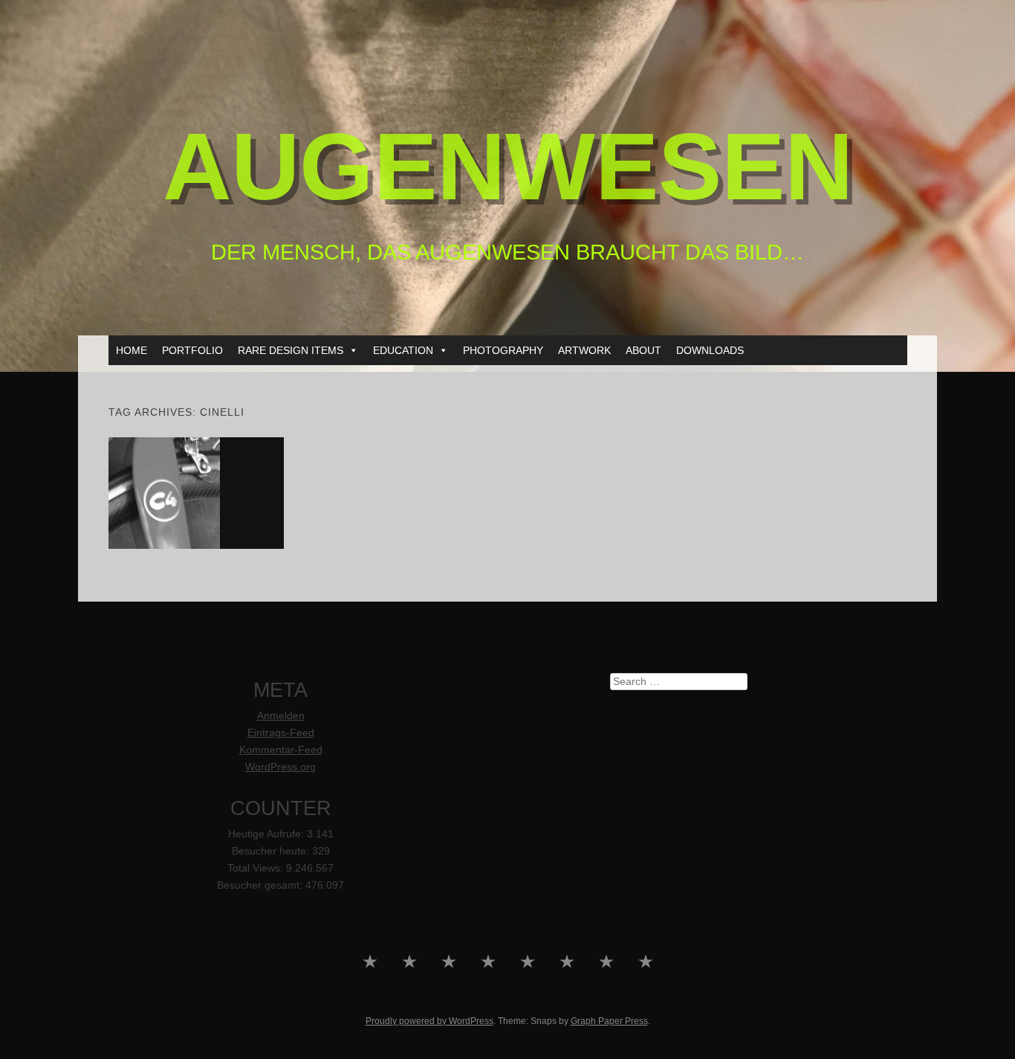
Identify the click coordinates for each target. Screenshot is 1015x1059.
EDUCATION (403, 350)
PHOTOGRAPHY (503, 350)
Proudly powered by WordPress (429, 1021)
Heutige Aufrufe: (267, 834)
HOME (131, 350)
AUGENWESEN (508, 166)
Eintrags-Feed (280, 732)
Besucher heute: (272, 851)
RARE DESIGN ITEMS (290, 350)
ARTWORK (584, 350)
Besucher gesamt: (261, 885)
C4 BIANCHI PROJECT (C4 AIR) (196, 492)
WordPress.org (280, 767)
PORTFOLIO (192, 350)
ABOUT (643, 350)
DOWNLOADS (710, 350)
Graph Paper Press (609, 1021)
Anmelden (281, 715)
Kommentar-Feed (280, 750)
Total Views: (256, 868)
